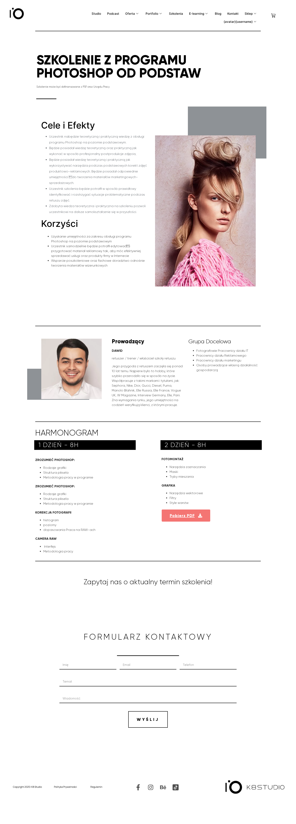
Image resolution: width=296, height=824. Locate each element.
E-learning (196, 14)
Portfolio (152, 14)
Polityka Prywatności (65, 787)
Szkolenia (176, 14)
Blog (218, 14)
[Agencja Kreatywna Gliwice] (176, 787)
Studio (96, 14)
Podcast (113, 14)
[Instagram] (151, 787)
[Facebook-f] (138, 787)
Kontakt (233, 14)
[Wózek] (273, 15)
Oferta (130, 14)
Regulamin (96, 787)
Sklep (249, 14)
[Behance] (163, 787)
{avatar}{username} (238, 22)
